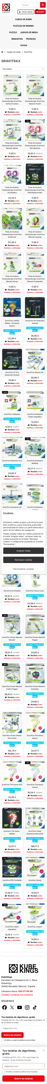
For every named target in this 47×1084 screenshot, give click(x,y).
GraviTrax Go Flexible (12, 591)
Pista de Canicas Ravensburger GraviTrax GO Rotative (12, 190)
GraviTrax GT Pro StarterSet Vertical (12, 373)
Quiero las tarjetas (12, 1035)
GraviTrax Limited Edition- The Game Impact (12, 323)
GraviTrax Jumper (35, 927)
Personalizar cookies (23, 569)
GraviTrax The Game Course (35, 786)
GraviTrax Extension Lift (12, 507)
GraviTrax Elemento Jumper (35, 508)
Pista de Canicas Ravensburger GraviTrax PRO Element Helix (35, 190)
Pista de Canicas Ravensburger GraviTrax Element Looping (35, 234)
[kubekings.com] (6, 8)
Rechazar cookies (23, 559)
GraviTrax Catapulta (12, 414)
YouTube (19, 1007)
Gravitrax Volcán (35, 880)
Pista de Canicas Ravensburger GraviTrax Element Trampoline (35, 278)
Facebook (4, 1007)
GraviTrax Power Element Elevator (12, 638)
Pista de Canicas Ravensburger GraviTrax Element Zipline (12, 145)
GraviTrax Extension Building (35, 462)
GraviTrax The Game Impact (35, 737)
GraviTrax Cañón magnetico (12, 928)
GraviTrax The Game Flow (12, 785)
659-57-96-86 (25, 991)
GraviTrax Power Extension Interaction (35, 832)
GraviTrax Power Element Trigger (35, 638)
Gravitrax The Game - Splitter (12, 832)
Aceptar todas (23, 550)
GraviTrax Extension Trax (12, 461)
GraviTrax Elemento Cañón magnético (35, 415)
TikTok (35, 1007)
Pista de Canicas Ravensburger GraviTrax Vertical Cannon (12, 101)
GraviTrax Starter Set (35, 372)
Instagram (27, 1007)
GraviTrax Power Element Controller (35, 687)
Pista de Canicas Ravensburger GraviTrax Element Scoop (12, 278)
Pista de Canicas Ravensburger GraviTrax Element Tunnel (35, 101)
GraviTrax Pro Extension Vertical (34, 322)
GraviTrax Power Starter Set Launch (12, 737)
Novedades (7, 69)
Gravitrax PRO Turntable (12, 880)
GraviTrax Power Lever (35, 591)
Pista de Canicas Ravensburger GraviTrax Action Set (12, 234)
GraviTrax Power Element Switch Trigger (12, 687)
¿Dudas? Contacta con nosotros (17, 994)
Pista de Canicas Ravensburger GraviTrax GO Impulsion (35, 145)
